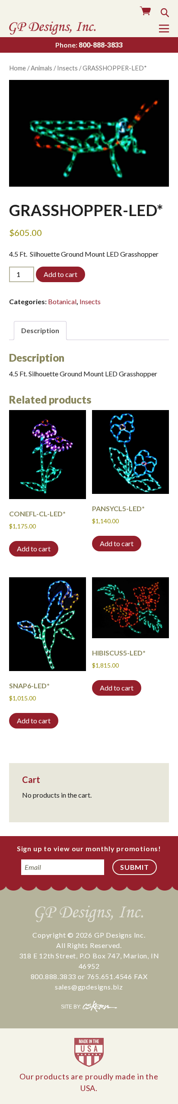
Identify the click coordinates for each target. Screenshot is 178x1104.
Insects (67, 68)
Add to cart (60, 274)
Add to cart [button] (34, 548)
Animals (41, 68)
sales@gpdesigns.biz (89, 987)
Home (17, 68)
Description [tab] (40, 330)
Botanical (62, 301)
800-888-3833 (89, 45)
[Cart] (145, 11)
